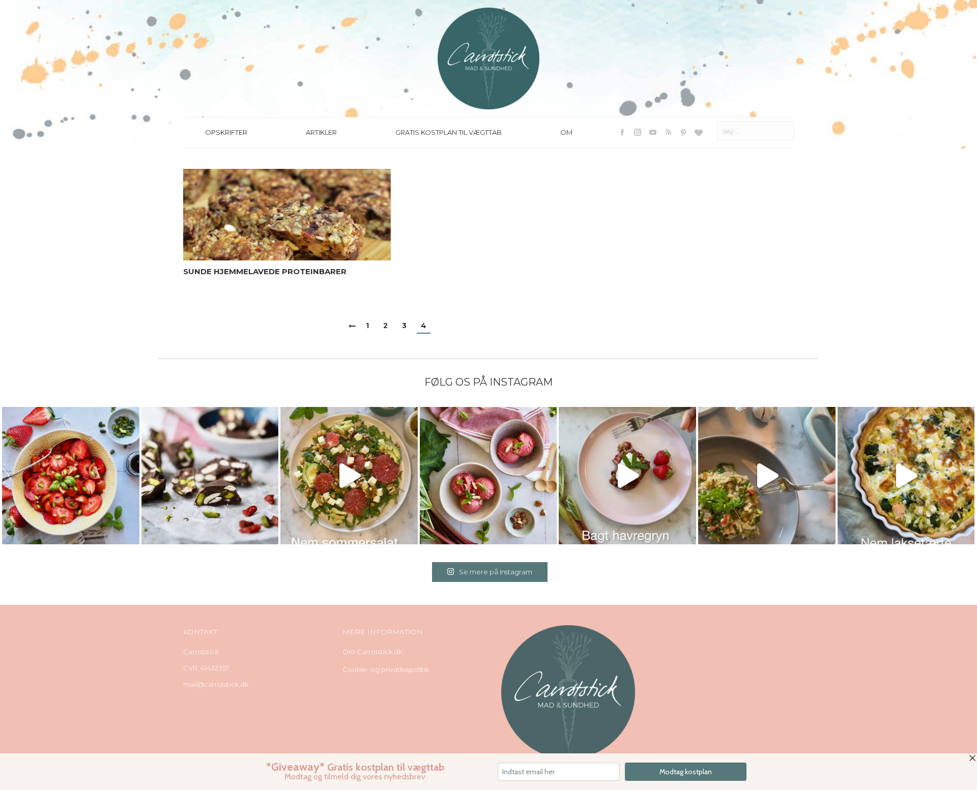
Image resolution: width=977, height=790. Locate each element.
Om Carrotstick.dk (372, 652)
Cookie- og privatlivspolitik (385, 669)
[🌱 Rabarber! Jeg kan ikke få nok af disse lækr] (488, 475)
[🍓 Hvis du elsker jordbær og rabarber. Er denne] (627, 475)
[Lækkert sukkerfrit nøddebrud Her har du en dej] (210, 475)
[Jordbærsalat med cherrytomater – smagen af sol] (70, 475)
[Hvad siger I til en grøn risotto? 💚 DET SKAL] (767, 475)
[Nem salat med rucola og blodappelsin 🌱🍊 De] (349, 475)
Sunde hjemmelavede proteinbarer (265, 271)
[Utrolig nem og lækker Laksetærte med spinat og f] (906, 475)
